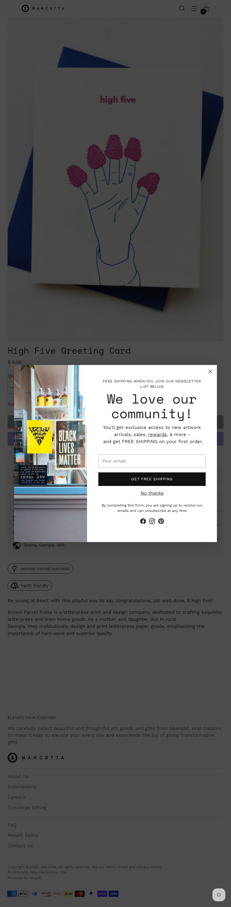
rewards (157, 434)
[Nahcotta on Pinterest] (161, 522)
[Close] (210, 371)
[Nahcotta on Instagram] (152, 522)
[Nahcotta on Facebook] (143, 522)
